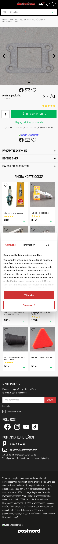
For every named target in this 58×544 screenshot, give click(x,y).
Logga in (6, 406)
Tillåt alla (29, 295)
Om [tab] (47, 244)
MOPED (5, 19)
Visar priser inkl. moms (13, 411)
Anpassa (27, 305)
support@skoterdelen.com (23, 449)
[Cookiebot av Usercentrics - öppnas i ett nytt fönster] (42, 236)
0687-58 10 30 (17, 443)
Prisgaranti (31, 127)
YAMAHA (13, 19)
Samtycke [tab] (10, 244)
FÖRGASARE (40, 19)
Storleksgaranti (15, 127)
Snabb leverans (46, 127)
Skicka (50, 399)
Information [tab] (29, 244)
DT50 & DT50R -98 (26, 19)
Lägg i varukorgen (34, 114)
